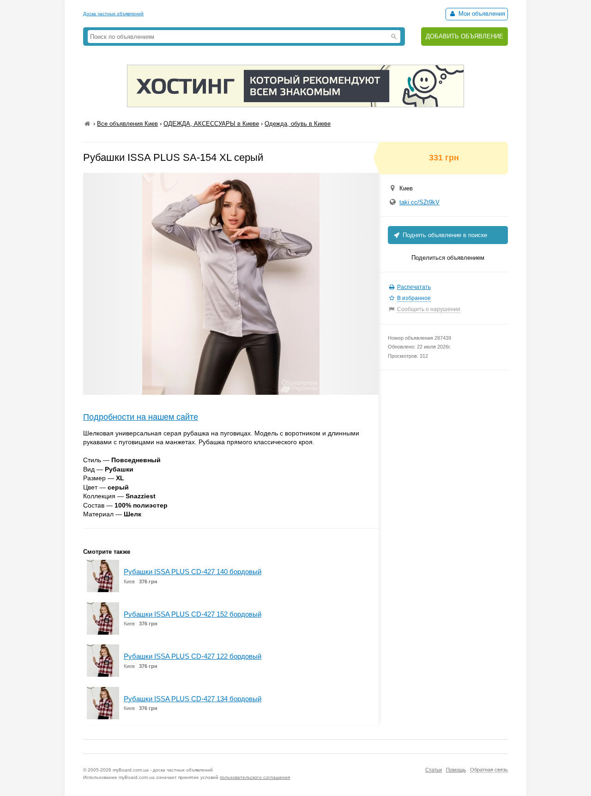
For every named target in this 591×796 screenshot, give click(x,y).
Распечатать (414, 287)
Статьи (433, 769)
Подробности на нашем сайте (140, 417)
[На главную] (87, 123)
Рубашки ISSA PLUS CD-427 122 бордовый (192, 656)
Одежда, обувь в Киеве (298, 123)
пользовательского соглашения (255, 777)
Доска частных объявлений (113, 13)
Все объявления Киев (127, 123)
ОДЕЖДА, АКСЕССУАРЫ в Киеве (211, 123)
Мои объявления (481, 13)
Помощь (456, 769)
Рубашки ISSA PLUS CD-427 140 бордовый (192, 572)
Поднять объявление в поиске (444, 235)
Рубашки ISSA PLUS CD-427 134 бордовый (192, 699)
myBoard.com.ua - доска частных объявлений (163, 769)
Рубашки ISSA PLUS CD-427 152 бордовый (192, 614)
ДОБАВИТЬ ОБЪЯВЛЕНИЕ (464, 36)
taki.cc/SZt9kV (419, 202)
